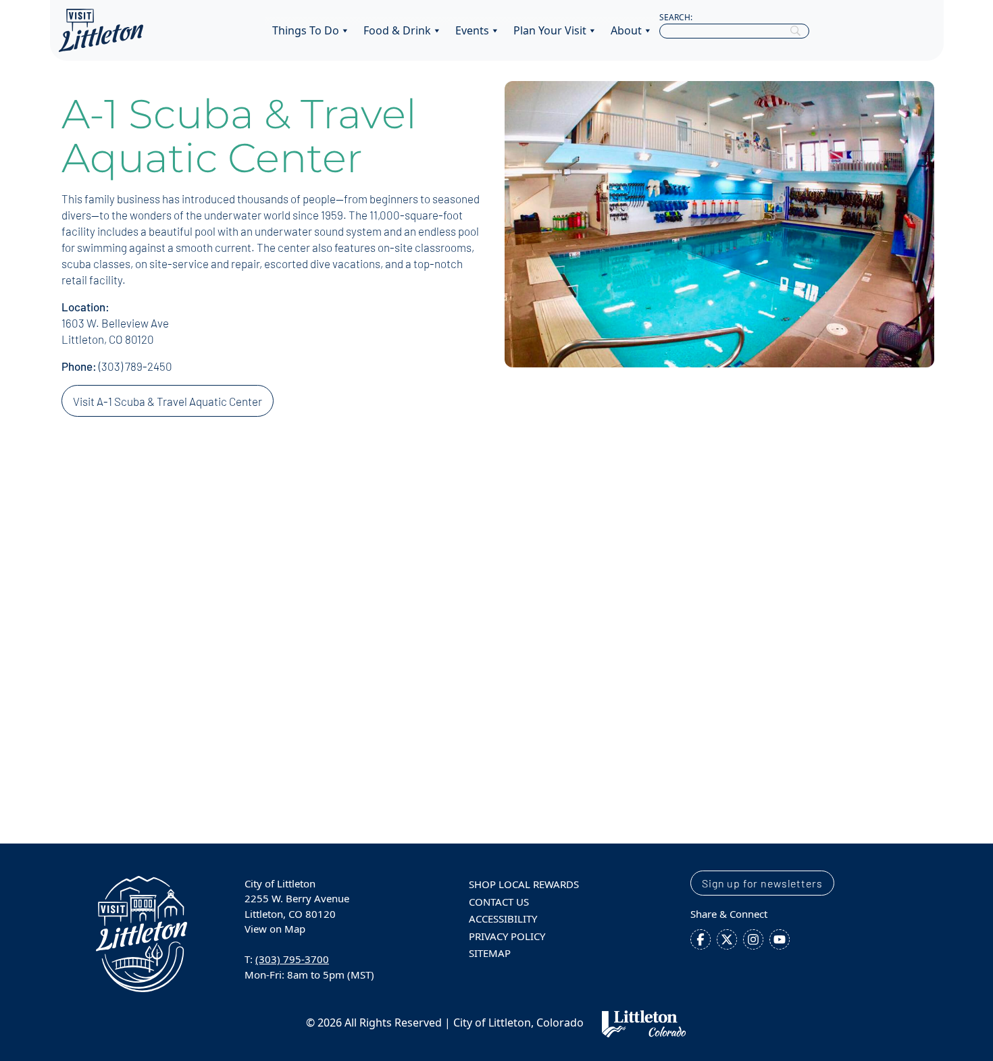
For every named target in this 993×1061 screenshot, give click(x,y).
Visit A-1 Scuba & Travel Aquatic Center (167, 401)
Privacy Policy (507, 936)
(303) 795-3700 (292, 959)
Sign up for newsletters (762, 883)
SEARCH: (675, 17)
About (626, 30)
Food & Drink (397, 30)
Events (472, 30)
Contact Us (499, 901)
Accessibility (503, 918)
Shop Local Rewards (524, 884)
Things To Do (305, 30)
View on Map (275, 928)
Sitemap (490, 953)
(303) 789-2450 (135, 366)
